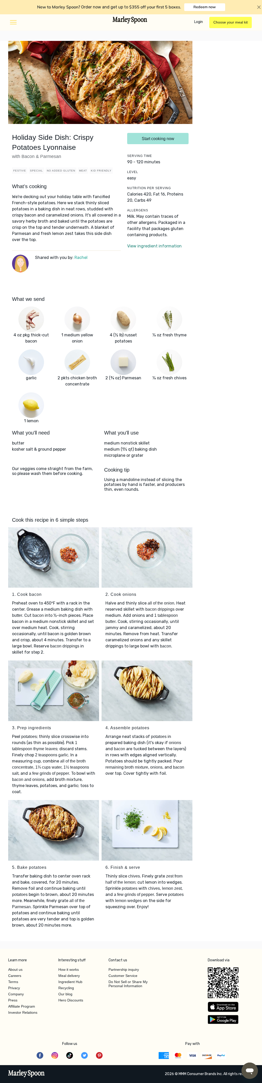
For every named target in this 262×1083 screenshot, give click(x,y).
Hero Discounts (70, 1000)
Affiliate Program (21, 1006)
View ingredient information (154, 246)
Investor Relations (22, 1012)
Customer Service (122, 976)
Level (132, 172)
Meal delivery (69, 976)
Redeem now (204, 7)
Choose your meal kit (230, 22)
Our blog (65, 994)
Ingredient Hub (70, 982)
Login (198, 22)
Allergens (137, 210)
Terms (13, 982)
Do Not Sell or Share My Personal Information (128, 984)
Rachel (81, 257)
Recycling (66, 988)
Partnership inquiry (123, 969)
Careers (14, 976)
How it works (68, 969)
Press (12, 1000)
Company (16, 994)
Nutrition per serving (149, 188)
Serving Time (139, 156)
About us (15, 969)
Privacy (14, 988)
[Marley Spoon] (26, 1074)
